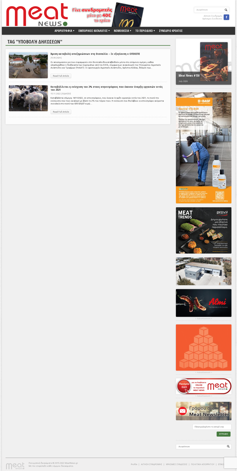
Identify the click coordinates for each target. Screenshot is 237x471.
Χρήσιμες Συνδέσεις (212, 19)
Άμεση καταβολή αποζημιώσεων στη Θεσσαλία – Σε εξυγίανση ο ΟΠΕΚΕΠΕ (95, 54)
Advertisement (203, 319)
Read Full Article (61, 76)
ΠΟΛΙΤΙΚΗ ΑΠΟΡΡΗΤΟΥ (202, 464)
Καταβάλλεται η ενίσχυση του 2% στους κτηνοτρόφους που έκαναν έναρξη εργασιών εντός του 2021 (107, 88)
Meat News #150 (189, 75)
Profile (134, 464)
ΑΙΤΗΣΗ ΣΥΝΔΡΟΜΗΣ (151, 464)
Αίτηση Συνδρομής (213, 16)
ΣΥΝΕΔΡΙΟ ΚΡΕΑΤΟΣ (171, 31)
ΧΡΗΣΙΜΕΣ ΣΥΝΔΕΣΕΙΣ (176, 464)
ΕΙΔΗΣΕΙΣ (66, 94)
